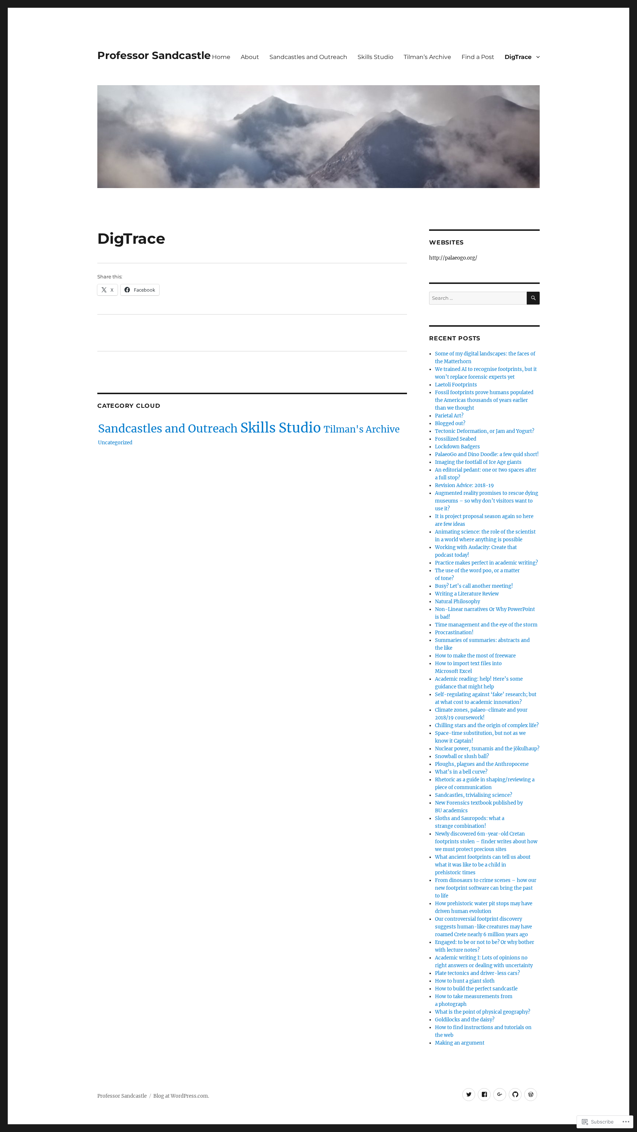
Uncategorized (115, 443)
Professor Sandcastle (154, 55)
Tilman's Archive (362, 429)
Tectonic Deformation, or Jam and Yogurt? (484, 431)
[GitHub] (515, 1094)
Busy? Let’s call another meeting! (474, 586)
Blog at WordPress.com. (181, 1096)
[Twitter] (468, 1094)
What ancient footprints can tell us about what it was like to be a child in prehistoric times (482, 865)
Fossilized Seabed (455, 439)
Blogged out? (450, 423)
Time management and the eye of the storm (486, 625)
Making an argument (459, 1043)
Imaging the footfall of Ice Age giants (478, 462)
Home (221, 56)
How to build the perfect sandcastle (476, 989)
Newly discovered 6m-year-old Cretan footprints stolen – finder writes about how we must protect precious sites (486, 842)
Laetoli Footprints (456, 385)
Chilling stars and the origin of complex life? (487, 725)
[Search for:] (478, 298)
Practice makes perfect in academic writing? (486, 563)
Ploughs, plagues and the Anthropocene (482, 764)
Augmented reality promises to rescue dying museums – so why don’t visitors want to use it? (486, 501)
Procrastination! (454, 632)
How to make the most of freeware (475, 656)
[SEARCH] (533, 298)
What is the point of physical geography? (482, 1012)
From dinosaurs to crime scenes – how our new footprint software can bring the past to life (485, 888)
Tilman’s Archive (427, 56)
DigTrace (518, 56)
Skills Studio (375, 56)
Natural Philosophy (457, 601)
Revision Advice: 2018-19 (464, 485)
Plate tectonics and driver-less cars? (477, 973)
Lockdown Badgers (457, 447)
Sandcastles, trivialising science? (473, 795)
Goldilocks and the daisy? (464, 1020)
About (250, 56)
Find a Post (478, 56)
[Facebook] (484, 1094)
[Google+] (499, 1094)
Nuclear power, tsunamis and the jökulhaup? (487, 749)
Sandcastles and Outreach (308, 56)
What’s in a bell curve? (461, 772)
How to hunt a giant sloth (465, 981)
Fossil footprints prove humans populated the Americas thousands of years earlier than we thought (484, 400)
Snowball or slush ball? (462, 756)
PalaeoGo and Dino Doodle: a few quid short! (487, 454)
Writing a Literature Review (467, 594)
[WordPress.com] (530, 1094)
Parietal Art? (449, 416)
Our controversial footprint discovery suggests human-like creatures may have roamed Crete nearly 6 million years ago (483, 927)
